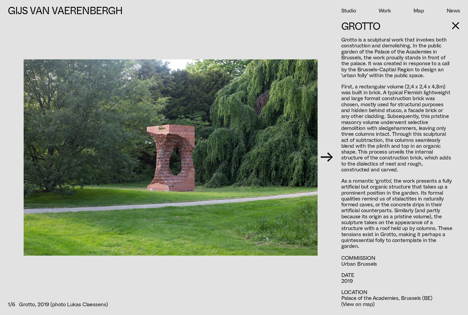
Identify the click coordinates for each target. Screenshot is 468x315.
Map (418, 11)
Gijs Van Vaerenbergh (65, 11)
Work (385, 11)
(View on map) (358, 304)
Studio (348, 11)
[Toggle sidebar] (455, 25)
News (453, 11)
